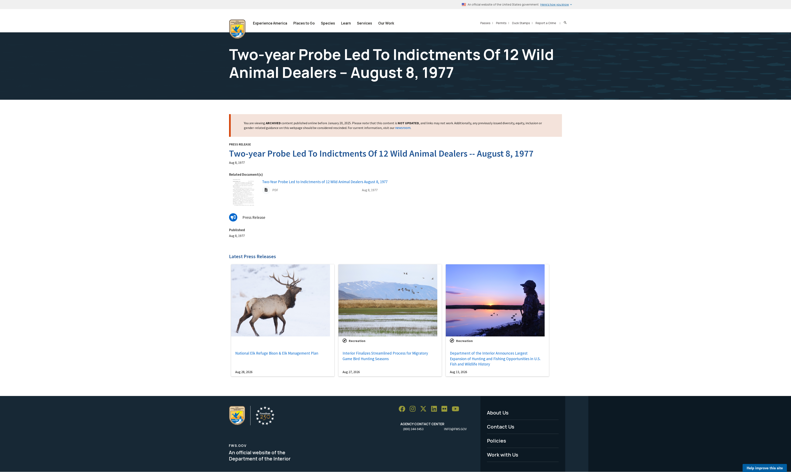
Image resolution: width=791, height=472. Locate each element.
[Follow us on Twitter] (424, 409)
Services (364, 23)
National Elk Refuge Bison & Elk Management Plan (276, 353)
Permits (501, 23)
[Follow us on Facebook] (403, 409)
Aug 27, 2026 (351, 372)
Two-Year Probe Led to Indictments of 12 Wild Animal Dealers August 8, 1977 (324, 181)
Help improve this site (765, 467)
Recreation (357, 341)
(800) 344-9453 (413, 429)
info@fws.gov (455, 429)
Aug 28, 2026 (244, 372)
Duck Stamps (521, 23)
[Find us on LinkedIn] (435, 409)
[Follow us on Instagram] (414, 409)
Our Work (386, 23)
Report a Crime (546, 23)
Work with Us (502, 454)
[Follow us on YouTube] (457, 409)
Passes (485, 23)
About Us (498, 412)
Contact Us (500, 426)
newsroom (403, 127)
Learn (346, 23)
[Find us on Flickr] (445, 409)
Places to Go (304, 23)
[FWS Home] (237, 29)
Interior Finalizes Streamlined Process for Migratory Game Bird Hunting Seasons (385, 356)
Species (328, 23)
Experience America (270, 23)
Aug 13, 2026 (458, 372)
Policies (496, 440)
